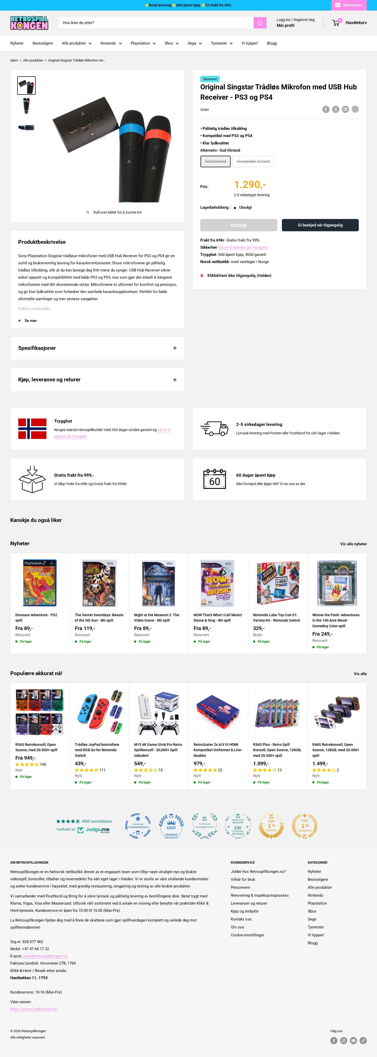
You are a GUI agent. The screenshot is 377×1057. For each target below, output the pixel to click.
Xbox (169, 43)
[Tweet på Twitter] (335, 109)
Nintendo (108, 43)
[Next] (366, 603)
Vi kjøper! (250, 43)
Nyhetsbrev (352, 5)
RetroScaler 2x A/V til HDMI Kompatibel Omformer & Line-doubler (218, 750)
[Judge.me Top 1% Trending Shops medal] (305, 826)
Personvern (240, 887)
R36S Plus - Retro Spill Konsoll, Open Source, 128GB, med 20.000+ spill (277, 750)
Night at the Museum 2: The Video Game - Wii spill (156, 617)
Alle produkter (74, 43)
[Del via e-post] (345, 109)
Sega (192, 43)
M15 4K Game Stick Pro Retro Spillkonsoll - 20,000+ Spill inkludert (158, 750)
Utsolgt (239, 225)
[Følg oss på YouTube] (353, 1040)
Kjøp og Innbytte (245, 911)
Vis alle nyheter (354, 544)
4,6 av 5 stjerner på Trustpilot (243, 247)
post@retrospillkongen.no (45, 956)
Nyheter (17, 43)
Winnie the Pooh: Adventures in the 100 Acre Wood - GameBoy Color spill (336, 620)
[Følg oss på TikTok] (363, 1040)
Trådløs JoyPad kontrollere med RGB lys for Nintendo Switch (97, 750)
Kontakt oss (241, 919)
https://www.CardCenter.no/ (34, 1009)
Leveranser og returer (249, 903)
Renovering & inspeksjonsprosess (260, 895)
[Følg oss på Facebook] (334, 1040)
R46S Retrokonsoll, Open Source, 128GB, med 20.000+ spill (335, 750)
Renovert (210, 79)
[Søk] (260, 22)
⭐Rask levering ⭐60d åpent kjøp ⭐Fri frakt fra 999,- (189, 5)
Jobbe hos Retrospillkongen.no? (258, 871)
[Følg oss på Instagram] (343, 1040)
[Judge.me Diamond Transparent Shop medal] (138, 826)
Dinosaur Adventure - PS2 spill (36, 617)
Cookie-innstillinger (247, 935)
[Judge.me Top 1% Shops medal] (271, 826)
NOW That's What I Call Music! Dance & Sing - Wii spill (218, 617)
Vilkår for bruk (243, 879)
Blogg (272, 43)
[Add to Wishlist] (355, 109)
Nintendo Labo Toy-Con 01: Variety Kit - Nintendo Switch (276, 617)
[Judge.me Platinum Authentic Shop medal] (205, 826)
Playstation (140, 43)
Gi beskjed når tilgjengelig (320, 225)
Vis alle (361, 674)
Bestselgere (43, 43)
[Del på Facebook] (326, 109)
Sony (204, 110)
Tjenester (219, 43)
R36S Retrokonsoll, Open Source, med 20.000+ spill (36, 747)
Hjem (14, 60)
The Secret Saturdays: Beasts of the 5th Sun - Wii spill (99, 617)
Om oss (237, 927)
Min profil (285, 25)
